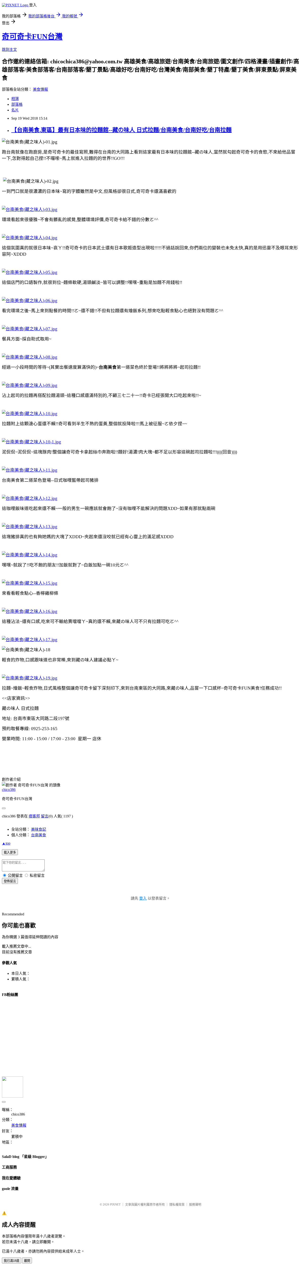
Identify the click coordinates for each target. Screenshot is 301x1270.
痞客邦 (34, 816)
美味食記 (38, 829)
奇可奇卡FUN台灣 (32, 36)
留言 (44, 816)
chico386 (9, 790)
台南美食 (38, 835)
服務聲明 (195, 1204)
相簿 (15, 99)
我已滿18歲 (11, 1260)
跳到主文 (9, 50)
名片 (15, 110)
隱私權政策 (177, 1204)
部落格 (17, 104)
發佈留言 (10, 881)
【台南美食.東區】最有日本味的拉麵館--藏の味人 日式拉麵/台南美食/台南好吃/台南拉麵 (121, 130)
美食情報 (40, 89)
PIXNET (115, 1204)
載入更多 (10, 852)
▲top (6, 843)
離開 (27, 1260)
